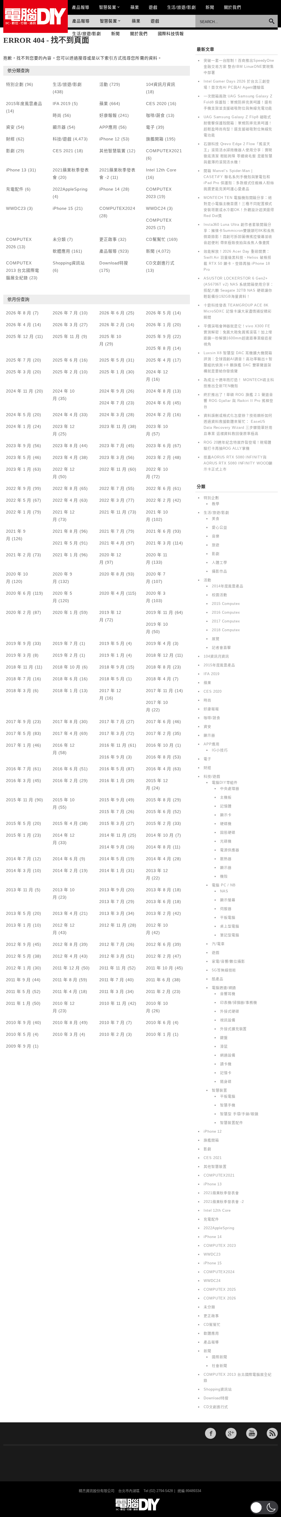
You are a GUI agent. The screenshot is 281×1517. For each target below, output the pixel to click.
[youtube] (251, 1433)
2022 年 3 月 (112, 500)
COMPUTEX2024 (117, 208)
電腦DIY (35, 16)
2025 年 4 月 (159, 360)
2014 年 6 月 (65, 858)
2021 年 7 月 (112, 531)
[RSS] (272, 1433)
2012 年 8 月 (65, 944)
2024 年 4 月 (65, 414)
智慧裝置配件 (231, 1123)
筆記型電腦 (229, 935)
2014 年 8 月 (159, 847)
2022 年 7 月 (112, 488)
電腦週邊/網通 (224, 988)
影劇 (10, 150)
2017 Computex (226, 621)
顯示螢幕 (227, 900)
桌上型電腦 (229, 926)
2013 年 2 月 (159, 913)
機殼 (224, 876)
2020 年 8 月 (112, 574)
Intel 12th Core (161, 170)
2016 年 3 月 (19, 780)
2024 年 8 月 (159, 391)
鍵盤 (224, 1038)
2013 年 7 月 (112, 901)
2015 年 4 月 (65, 823)
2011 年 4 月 (65, 991)
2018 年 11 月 (19, 667)
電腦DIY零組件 (225, 782)
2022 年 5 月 (19, 500)
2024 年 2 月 (159, 414)
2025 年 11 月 (66, 336)
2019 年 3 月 (19, 655)
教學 (216, 504)
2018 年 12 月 (160, 655)
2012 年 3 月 (112, 956)
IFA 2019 (62, 103)
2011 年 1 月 (18, 1003)
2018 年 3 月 (19, 690)
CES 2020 (156, 103)
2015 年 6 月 (159, 811)
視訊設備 (227, 1020)
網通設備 (227, 1055)
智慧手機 (227, 1105)
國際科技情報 (171, 33)
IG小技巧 (220, 750)
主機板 (226, 797)
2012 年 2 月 (159, 956)
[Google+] (231, 1433)
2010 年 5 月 (19, 1034)
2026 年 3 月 (65, 324)
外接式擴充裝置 (233, 1029)
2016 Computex (226, 612)
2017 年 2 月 (159, 733)
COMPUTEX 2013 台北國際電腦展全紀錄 (23, 270)
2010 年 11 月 (113, 1003)
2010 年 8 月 (65, 1022)
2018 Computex (226, 630)
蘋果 (134, 7)
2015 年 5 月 (19, 823)
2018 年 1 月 (65, 690)
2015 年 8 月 (159, 799)
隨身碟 (226, 1081)
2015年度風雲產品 (24, 103)
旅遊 (216, 545)
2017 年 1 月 (19, 745)
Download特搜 (113, 263)
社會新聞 (219, 1366)
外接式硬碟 (229, 1011)
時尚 (57, 115)
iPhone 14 (109, 189)
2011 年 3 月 (111, 991)
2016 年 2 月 (65, 780)
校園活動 (219, 595)
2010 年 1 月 (159, 1034)
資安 (10, 127)
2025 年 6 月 (65, 360)
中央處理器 (229, 788)
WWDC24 (156, 208)
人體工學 (219, 562)
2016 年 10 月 (160, 745)
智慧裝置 (108, 7)
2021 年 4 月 (112, 543)
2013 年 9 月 (112, 889)
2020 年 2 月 (19, 612)
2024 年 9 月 (112, 391)
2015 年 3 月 (112, 823)
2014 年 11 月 (113, 835)
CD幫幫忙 (156, 239)
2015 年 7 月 (112, 811)
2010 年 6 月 (159, 1022)
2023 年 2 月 (159, 457)
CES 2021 (63, 150)
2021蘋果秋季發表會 (221, 1193)
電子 (150, 127)
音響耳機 (227, 994)
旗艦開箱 (155, 139)
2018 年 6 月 (65, 678)
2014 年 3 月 (19, 870)
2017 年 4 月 (65, 733)
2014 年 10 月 (160, 835)
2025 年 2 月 (65, 372)
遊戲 (153, 7)
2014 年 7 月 (19, 858)
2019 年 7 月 (65, 643)
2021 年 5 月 (65, 543)
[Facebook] (210, 1433)
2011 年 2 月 (158, 991)
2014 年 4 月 (159, 858)
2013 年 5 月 (19, 913)
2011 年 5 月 (18, 991)
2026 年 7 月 (65, 313)
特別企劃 (15, 84)
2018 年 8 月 (159, 667)
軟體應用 (61, 251)
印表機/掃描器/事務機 (238, 1002)
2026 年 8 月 (19, 313)
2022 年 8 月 (65, 488)
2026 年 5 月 (159, 313)
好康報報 (108, 115)
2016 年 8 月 (159, 757)
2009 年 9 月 (19, 1046)
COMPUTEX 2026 (220, 1298)
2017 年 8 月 (65, 721)
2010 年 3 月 (65, 1034)
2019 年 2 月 (65, 655)
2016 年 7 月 (19, 768)
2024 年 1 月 (19, 426)
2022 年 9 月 (19, 488)
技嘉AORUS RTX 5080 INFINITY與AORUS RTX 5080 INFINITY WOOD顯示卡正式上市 (238, 463)
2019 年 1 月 (112, 655)
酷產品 (217, 979)
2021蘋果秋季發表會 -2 (224, 1202)
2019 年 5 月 (112, 643)
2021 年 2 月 (19, 554)
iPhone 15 (63, 208)
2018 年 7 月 (19, 678)
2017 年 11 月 (159, 690)
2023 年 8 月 (65, 445)
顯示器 (59, 127)
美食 (216, 519)
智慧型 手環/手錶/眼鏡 (239, 1114)
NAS (224, 891)
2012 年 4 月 (65, 956)
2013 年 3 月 (112, 913)
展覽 (216, 639)
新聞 (210, 7)
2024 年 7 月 (112, 403)
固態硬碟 (227, 832)
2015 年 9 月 (112, 799)
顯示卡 (226, 815)
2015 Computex (226, 604)
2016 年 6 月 (65, 768)
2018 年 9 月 (112, 667)
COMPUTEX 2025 (220, 1289)
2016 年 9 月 (112, 757)
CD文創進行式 (160, 263)
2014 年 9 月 (112, 847)
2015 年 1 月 (19, 835)
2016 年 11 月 (113, 745)
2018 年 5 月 (112, 678)
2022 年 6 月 (159, 488)
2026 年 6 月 (112, 313)
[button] (264, 1507)
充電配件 (15, 189)
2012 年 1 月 (19, 968)
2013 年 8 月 (159, 889)
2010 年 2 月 (112, 1034)
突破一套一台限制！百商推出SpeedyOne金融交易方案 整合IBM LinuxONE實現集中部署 (239, 66)
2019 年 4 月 (159, 643)
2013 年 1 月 (19, 925)
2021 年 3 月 (159, 543)
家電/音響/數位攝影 (228, 961)
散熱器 (226, 859)
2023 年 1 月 (19, 469)
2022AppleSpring (70, 189)
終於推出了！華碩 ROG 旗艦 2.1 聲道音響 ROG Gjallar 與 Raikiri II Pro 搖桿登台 (238, 401)
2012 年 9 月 (19, 944)
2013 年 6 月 (159, 901)
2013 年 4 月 (65, 913)
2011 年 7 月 (111, 979)
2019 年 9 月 (19, 643)
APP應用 (108, 127)
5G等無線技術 (224, 970)
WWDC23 (16, 208)
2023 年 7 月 (112, 445)
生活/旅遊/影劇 (181, 7)
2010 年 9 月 (19, 1022)
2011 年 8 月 (65, 979)
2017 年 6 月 (159, 721)
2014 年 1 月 (112, 870)
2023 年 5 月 (19, 457)
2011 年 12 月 (66, 968)
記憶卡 (226, 1073)
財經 (10, 139)
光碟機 (226, 841)
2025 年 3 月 (19, 372)
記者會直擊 (221, 647)
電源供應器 (229, 850)
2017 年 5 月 (19, 733)
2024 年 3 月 (112, 414)
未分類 (59, 239)
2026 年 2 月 (112, 324)
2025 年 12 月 (20, 336)
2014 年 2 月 (65, 870)
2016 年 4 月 (159, 768)
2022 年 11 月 (113, 469)
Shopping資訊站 (69, 263)
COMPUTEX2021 (164, 150)
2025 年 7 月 (19, 360)
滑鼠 (224, 1046)
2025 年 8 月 (159, 348)
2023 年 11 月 (113, 426)
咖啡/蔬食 (155, 115)
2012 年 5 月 (19, 956)
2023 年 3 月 (112, 457)
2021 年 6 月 (159, 531)
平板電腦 (227, 917)
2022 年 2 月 (159, 500)
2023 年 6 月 (159, 445)
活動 (103, 84)
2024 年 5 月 (19, 414)
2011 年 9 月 (18, 979)
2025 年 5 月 (112, 360)
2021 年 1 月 (65, 554)
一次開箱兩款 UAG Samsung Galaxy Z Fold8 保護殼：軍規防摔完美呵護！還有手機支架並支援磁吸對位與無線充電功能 (238, 102)
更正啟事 (108, 239)
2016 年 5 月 (112, 768)
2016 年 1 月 (112, 780)
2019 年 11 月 (159, 612)
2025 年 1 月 (112, 372)
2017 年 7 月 (112, 721)
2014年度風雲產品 (227, 586)
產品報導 (80, 7)
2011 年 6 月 (158, 979)
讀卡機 (226, 1064)
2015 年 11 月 (19, 799)
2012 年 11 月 (113, 925)
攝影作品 (219, 571)
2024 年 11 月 (19, 391)
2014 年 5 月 (112, 858)
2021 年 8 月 (65, 531)
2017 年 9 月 (19, 721)
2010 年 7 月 (112, 1022)
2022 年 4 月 (65, 500)
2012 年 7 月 (112, 944)
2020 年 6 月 (19, 593)
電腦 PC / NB (224, 885)
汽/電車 (218, 944)
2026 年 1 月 (159, 324)
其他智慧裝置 (112, 150)
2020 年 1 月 (65, 612)
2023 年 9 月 (19, 445)
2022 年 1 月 (19, 512)
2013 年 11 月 (19, 889)
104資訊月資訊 (160, 84)
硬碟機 (226, 824)
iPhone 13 (16, 170)
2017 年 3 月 (112, 733)
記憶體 (226, 806)
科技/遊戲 (62, 139)
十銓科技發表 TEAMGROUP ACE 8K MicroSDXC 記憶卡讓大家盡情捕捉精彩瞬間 (238, 311)
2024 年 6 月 (159, 403)
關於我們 (232, 7)
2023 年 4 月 (65, 457)
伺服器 (226, 909)
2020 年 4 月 (112, 593)
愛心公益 (219, 527)
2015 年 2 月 (159, 823)
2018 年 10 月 (67, 667)
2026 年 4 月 (19, 324)
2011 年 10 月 (159, 968)
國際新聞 (219, 1357)
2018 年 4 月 (159, 678)
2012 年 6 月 (159, 944)
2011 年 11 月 (112, 968)
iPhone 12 (109, 139)
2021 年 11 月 (113, 512)
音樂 (216, 536)
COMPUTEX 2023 (220, 1246)
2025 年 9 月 (159, 336)
